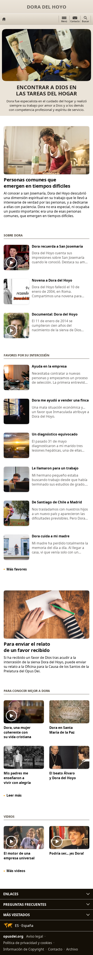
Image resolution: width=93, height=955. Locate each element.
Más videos (15, 870)
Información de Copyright (23, 949)
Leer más (14, 795)
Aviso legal (34, 936)
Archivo (72, 949)
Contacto (55, 949)
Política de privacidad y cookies (27, 942)
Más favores (16, 569)
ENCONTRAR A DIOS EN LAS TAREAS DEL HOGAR (46, 90)
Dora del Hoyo (46, 6)
